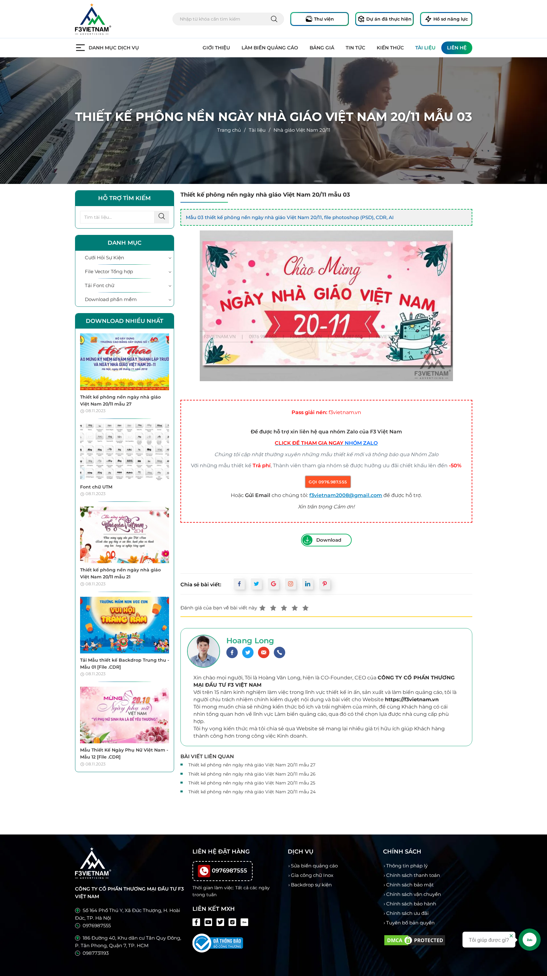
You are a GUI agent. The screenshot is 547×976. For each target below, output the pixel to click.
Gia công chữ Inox (312, 875)
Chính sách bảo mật (410, 885)
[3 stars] (284, 607)
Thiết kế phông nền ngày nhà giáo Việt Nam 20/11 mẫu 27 (251, 765)
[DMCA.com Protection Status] (414, 939)
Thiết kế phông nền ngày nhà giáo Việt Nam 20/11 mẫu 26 (252, 774)
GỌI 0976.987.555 (328, 481)
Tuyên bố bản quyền (410, 923)
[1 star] (262, 607)
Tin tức (355, 48)
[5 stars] (305, 607)
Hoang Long (250, 640)
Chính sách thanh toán (413, 875)
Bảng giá (322, 48)
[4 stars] (294, 607)
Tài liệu (425, 48)
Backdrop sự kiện (311, 885)
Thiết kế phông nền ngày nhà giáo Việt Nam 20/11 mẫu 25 (251, 783)
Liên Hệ (457, 48)
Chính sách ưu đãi (407, 913)
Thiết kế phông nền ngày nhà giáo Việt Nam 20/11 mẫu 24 (252, 792)
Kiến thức (390, 48)
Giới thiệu (216, 48)
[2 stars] (273, 607)
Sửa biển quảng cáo (314, 866)
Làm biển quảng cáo (270, 48)
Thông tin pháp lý (407, 866)
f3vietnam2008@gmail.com (345, 495)
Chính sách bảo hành (411, 904)
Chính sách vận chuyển (413, 894)
